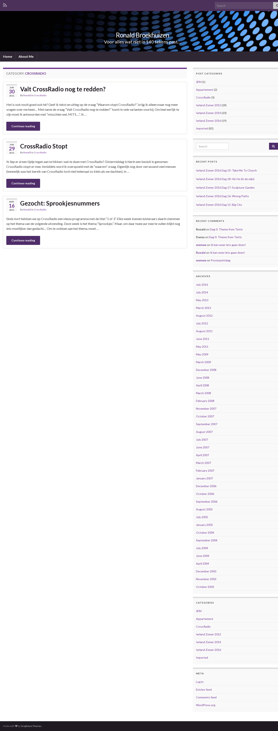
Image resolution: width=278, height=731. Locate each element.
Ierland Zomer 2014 (208, 113)
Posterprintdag (220, 260)
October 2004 (205, 532)
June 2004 (202, 555)
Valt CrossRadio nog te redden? (63, 89)
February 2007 (205, 470)
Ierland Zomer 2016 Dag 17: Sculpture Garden (225, 187)
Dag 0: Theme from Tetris (226, 229)
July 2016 (202, 284)
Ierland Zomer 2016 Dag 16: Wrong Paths (222, 196)
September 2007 (206, 424)
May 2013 (202, 300)
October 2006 (205, 493)
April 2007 (202, 455)
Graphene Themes (31, 726)
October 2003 (205, 586)
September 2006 (206, 501)
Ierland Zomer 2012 (208, 105)
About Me (26, 56)
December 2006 (206, 486)
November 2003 (206, 579)
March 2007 (203, 462)
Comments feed (206, 697)
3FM (198, 82)
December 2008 (206, 370)
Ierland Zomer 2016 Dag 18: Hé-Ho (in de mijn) (225, 179)
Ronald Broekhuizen (142, 35)
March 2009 (203, 362)
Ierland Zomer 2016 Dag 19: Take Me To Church (226, 170)
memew (201, 245)
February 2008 (205, 401)
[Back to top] (269, 722)
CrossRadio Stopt (44, 146)
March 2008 (203, 393)
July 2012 (202, 323)
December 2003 (206, 571)
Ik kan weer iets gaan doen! (228, 245)
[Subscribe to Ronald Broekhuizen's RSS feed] (5, 4)
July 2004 (202, 548)
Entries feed (204, 689)
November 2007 (206, 408)
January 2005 (204, 524)
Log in (200, 681)
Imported (202, 128)
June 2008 (202, 377)
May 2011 (202, 346)
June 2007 (202, 447)
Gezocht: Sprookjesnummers (60, 203)
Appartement (204, 89)
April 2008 (202, 385)
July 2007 (202, 439)
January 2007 (204, 478)
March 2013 (203, 308)
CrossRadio (40, 95)
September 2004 (206, 540)
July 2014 (202, 292)
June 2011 (202, 339)
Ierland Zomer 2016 (208, 120)
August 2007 (204, 432)
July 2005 (202, 517)
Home (7, 56)
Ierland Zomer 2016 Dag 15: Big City (219, 204)
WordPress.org (205, 705)
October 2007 (205, 416)
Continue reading (23, 126)
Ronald (27, 95)
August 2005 (204, 509)
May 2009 (202, 354)
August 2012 (204, 315)
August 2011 (204, 331)
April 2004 (202, 563)
